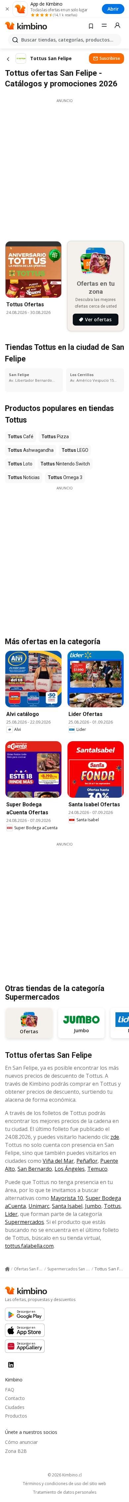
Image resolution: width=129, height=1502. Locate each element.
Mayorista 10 (67, 1198)
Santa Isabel (67, 1206)
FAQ (9, 1389)
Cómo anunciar (21, 1442)
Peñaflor (87, 1160)
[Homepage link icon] (7, 1269)
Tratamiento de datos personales (64, 1492)
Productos (16, 1416)
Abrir (113, 9)
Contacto (15, 1398)
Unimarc (38, 1206)
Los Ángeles (70, 1168)
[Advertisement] (64, 168)
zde (114, 1137)
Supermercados (24, 1222)
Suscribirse (110, 58)
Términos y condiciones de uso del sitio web (64, 1483)
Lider (11, 1214)
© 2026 (65, 1475)
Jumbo (93, 1206)
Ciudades (14, 1407)
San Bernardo (35, 1168)
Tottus (112, 1206)
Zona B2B (16, 1451)
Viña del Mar (58, 1160)
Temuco (97, 1168)
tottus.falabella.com (29, 1246)
